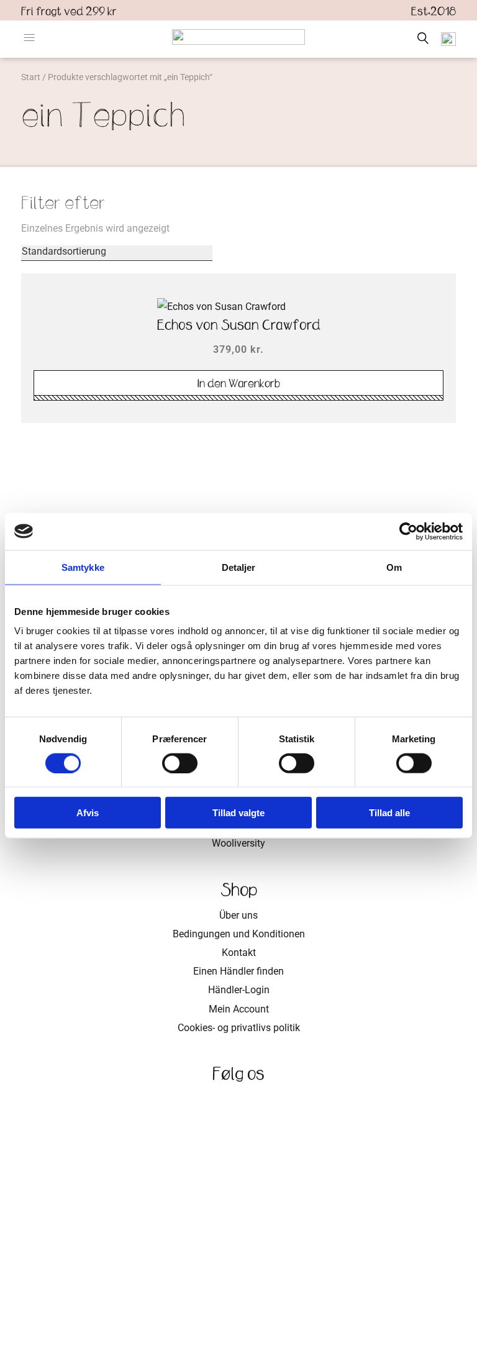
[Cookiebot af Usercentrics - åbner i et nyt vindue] (408, 531)
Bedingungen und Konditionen (239, 934)
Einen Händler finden (238, 971)
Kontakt (239, 952)
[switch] (180, 763)
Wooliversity (238, 843)
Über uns (238, 915)
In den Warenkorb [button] (239, 383)
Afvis (87, 812)
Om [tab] (394, 567)
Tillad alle (389, 812)
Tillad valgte (238, 812)
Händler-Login (239, 990)
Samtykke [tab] (82, 567)
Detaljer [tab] (239, 567)
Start (30, 77)
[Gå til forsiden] (238, 37)
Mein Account (239, 1009)
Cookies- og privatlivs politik (239, 1028)
